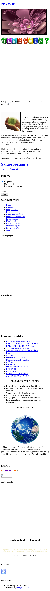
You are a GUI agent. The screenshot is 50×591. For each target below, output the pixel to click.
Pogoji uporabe (12, 210)
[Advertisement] (25, 71)
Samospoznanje (14, 166)
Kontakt (9, 207)
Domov (9, 205)
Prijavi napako (12, 219)
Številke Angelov (13, 226)
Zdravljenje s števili (14, 228)
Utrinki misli (11, 221)
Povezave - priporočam (15, 216)
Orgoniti (9, 230)
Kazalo (9, 212)
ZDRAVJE (8, 4)
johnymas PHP (22, 588)
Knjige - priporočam (14, 214)
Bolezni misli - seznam (15, 223)
